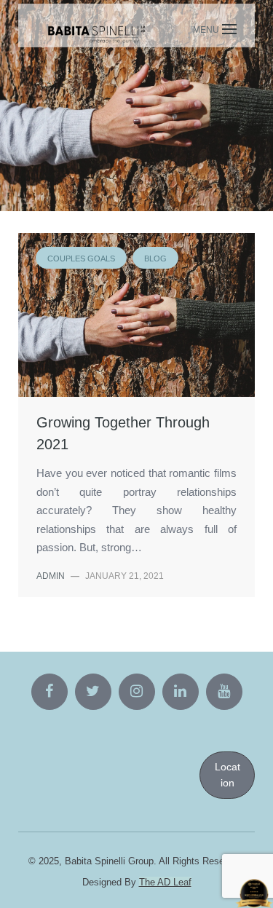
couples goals (64, 118)
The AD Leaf (165, 882)
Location (227, 775)
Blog (135, 118)
